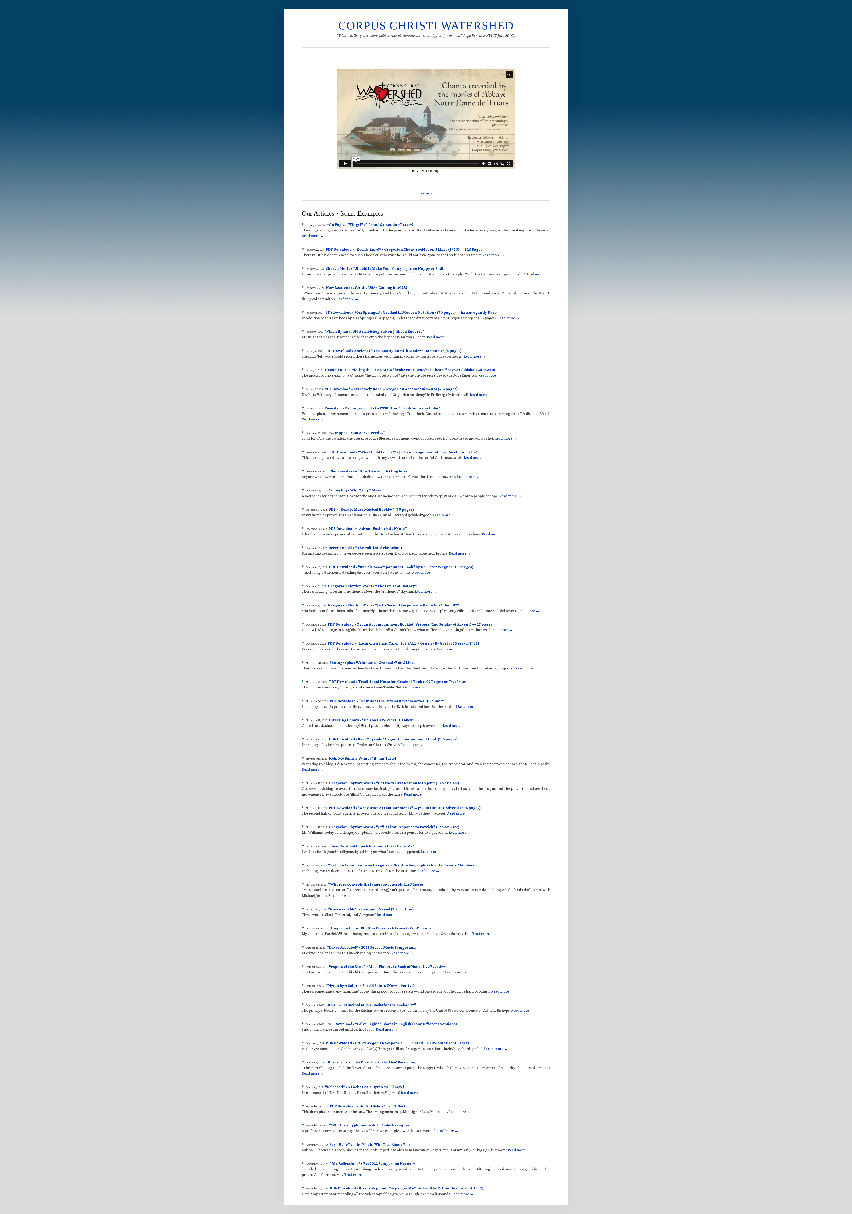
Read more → (313, 235)
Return (426, 193)
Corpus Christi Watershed (426, 25)
